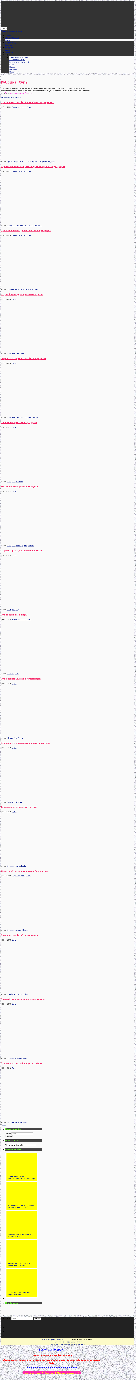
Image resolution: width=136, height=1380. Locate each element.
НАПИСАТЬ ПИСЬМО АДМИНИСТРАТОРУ (67, 1344)
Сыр (17, 609)
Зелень (10, 289)
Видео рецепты (12, 37)
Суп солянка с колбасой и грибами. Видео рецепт (27, 102)
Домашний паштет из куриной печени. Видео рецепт (21, 1206)
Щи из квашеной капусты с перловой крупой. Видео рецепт (33, 166)
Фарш (23, 353)
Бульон (10, 1122)
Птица (10, 738)
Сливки (19, 481)
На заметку (14, 72)
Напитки (13, 69)
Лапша (35, 289)
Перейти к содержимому (12, 31)
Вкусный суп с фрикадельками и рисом (22, 294)
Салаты (8, 45)
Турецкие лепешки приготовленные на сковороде (21, 1177)
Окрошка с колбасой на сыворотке (19, 935)
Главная (8, 35)
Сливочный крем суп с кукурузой (19, 422)
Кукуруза (11, 481)
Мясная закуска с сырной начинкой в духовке (19, 1264)
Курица (35, 161)
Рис (18, 353)
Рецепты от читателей (19, 62)
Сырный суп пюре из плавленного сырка (23, 999)
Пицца (12, 67)
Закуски (8, 50)
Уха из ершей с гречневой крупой (19, 806)
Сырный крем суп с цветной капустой (21, 550)
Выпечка (9, 52)
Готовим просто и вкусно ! (53, 1339)
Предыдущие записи (11, 97)
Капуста (11, 225)
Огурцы (51, 161)
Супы (7, 40)
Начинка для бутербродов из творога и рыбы (20, 1235)
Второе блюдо (11, 42)
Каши (11, 64)
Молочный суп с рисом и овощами (19, 486)
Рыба (23, 866)
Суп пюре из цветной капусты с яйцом (21, 1063)
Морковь (43, 161)
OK (9, 1136)
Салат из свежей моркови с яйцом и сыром (20, 1293)
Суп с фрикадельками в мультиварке (21, 678)
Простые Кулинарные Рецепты (19, 93)
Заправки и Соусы (17, 59)
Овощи (19, 545)
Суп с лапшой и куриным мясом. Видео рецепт (26, 230)
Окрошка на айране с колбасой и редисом (23, 358)
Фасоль (31, 545)
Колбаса (27, 161)
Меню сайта (10, 1145)
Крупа (17, 866)
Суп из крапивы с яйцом (14, 614)
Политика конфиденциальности (67, 1342)
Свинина (38, 225)
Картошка (18, 161)
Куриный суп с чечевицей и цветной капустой (25, 742)
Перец (25, 930)
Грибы (10, 161)
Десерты (9, 47)
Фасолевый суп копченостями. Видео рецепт (25, 871)
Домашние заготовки (18, 57)
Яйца (35, 417)
